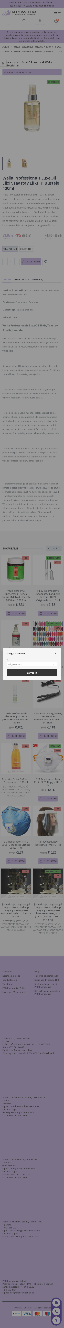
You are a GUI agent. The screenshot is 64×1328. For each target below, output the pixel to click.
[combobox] (32, 664)
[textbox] (31, 664)
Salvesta (32, 672)
